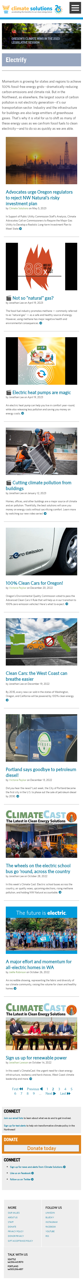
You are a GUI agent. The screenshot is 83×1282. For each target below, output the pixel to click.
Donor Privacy (16, 1236)
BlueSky (50, 1217)
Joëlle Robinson (17, 972)
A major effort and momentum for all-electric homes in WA (39, 964)
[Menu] (75, 8)
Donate (12, 1227)
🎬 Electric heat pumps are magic (38, 392)
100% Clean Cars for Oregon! (34, 583)
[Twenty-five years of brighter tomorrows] (58, 10)
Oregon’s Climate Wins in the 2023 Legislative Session (36, 41)
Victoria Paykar (17, 587)
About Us (13, 1217)
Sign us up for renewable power (36, 1057)
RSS (47, 1236)
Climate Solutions (18, 208)
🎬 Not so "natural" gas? (30, 298)
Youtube (50, 1231)
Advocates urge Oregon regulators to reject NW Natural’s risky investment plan (39, 197)
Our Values (14, 1213)
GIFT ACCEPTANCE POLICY (20, 1241)
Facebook (51, 1227)
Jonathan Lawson (18, 1062)
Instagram (52, 1222)
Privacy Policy (16, 1231)
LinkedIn (50, 1213)
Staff (11, 1222)
